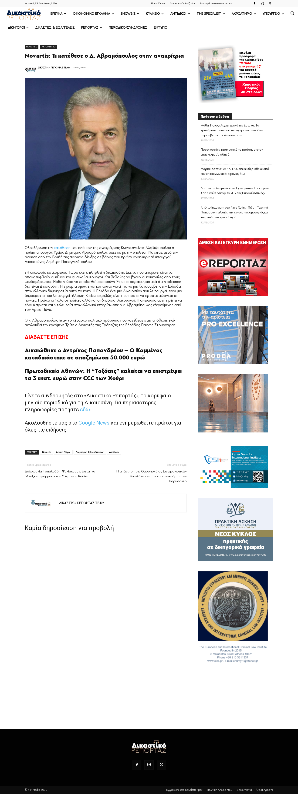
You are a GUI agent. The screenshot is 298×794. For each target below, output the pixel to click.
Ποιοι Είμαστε (158, 3)
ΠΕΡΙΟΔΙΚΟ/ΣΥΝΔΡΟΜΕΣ (128, 28)
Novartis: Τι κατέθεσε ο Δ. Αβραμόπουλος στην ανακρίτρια (104, 55)
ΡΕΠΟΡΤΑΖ (89, 28)
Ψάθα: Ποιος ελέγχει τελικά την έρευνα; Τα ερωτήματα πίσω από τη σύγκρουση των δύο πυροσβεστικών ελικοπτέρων (232, 130)
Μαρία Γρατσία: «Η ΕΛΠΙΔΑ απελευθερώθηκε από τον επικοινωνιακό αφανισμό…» (235, 171)
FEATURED (31, 46)
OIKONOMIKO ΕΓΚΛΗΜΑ (91, 14)
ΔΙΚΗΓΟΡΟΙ (16, 28)
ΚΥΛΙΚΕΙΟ (153, 14)
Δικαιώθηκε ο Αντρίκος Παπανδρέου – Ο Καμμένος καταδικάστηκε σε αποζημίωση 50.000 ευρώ (93, 354)
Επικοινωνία (244, 789)
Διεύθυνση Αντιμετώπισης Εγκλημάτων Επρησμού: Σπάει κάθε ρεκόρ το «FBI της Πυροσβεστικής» (235, 190)
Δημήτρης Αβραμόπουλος (90, 452)
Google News (93, 423)
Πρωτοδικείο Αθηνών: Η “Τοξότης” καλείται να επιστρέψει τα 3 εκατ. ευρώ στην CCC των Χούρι (103, 375)
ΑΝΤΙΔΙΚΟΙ (178, 14)
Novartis (46, 452)
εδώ (85, 409)
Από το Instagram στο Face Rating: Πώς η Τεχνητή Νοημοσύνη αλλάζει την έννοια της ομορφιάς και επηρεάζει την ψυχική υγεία (234, 212)
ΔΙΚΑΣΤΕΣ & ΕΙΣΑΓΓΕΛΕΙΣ (55, 28)
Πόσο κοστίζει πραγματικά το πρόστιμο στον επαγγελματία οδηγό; (232, 152)
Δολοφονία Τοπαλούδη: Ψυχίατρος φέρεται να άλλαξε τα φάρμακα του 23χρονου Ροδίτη (60, 473)
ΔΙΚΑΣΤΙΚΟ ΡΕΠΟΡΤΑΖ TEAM (54, 67)
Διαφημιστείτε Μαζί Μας (183, 3)
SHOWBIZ (128, 14)
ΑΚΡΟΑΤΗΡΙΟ (242, 14)
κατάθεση (62, 248)
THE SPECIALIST (209, 14)
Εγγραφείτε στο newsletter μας (216, 3)
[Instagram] (262, 3)
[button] (292, 14)
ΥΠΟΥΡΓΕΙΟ (271, 14)
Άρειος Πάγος (63, 452)
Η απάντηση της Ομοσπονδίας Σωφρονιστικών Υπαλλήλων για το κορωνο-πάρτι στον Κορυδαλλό (151, 476)
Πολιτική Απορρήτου (219, 789)
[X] (269, 3)
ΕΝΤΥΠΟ (160, 28)
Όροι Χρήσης (264, 789)
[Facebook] (254, 3)
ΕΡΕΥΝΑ (56, 14)
